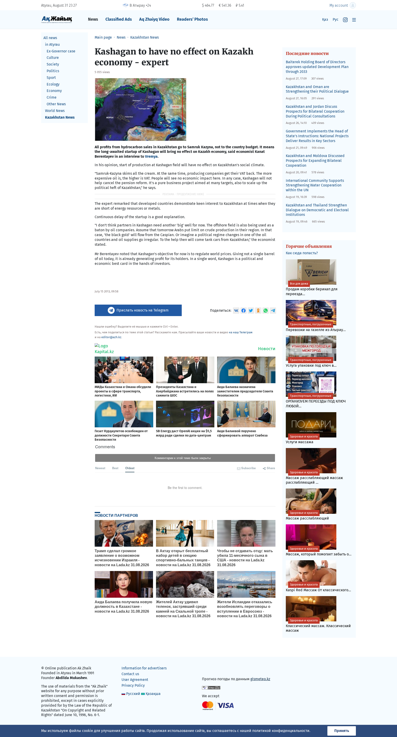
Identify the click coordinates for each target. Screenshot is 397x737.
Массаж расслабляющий (307, 515)
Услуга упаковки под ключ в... (311, 363)
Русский (133, 693)
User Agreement (135, 679)
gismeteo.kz (260, 679)
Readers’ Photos (192, 19)
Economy (54, 91)
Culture (53, 57)
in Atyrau (52, 44)
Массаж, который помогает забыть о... (319, 551)
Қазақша (153, 693)
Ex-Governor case (61, 51)
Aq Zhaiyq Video (154, 19)
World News (55, 111)
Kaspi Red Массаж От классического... (318, 587)
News (93, 19)
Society (53, 64)
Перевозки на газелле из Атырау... (316, 327)
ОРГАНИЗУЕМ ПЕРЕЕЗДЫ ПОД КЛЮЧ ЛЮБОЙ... (316, 401)
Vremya (151, 156)
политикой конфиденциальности (280, 730)
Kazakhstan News (60, 117)
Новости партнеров (116, 515)
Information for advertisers (144, 668)
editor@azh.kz (111, 337)
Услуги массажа (302, 439)
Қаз (325, 19)
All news (50, 38)
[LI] (212, 669)
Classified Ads (118, 19)
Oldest (129, 468)
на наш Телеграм (240, 332)
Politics (53, 71)
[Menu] (354, 19)
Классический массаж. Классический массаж (318, 626)
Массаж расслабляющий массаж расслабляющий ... (314, 478)
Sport (51, 77)
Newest (100, 468)
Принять (341, 730)
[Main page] (56, 19)
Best (115, 468)
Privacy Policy (133, 685)
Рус (335, 19)
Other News (56, 104)
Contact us (130, 674)
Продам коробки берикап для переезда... (311, 289)
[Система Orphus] (211, 687)
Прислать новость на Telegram (142, 310)
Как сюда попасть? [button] (302, 253)
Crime (52, 97)
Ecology (53, 84)
